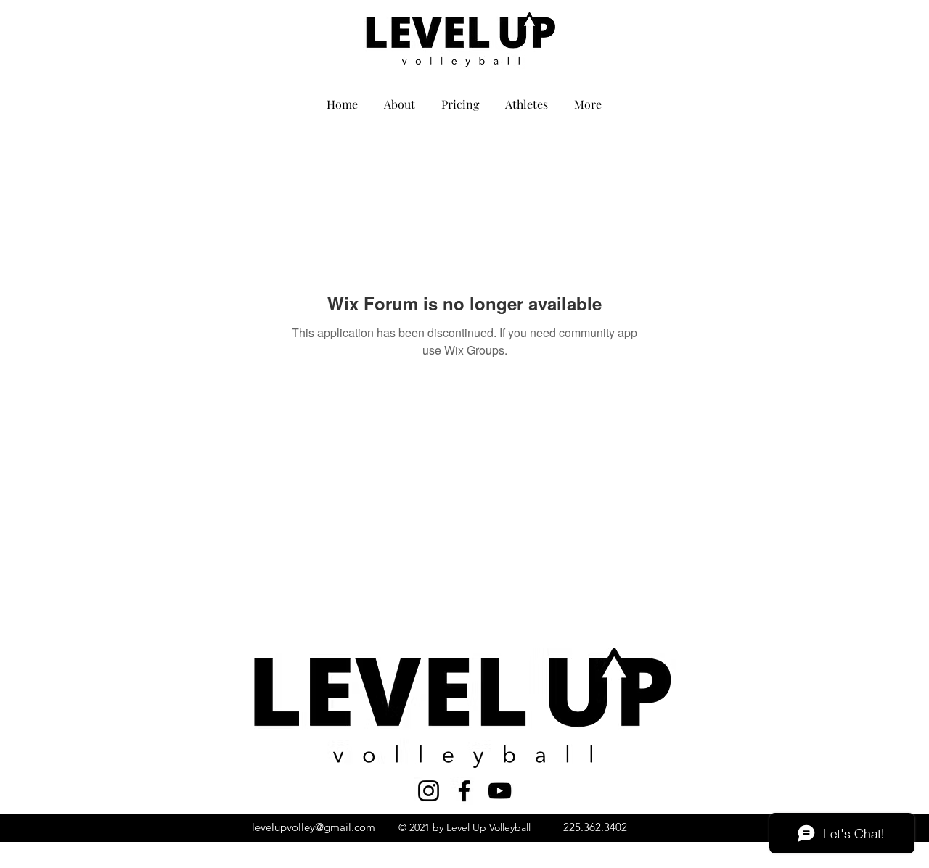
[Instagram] (428, 791)
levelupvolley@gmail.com (313, 827)
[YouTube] (500, 791)
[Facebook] (464, 791)
